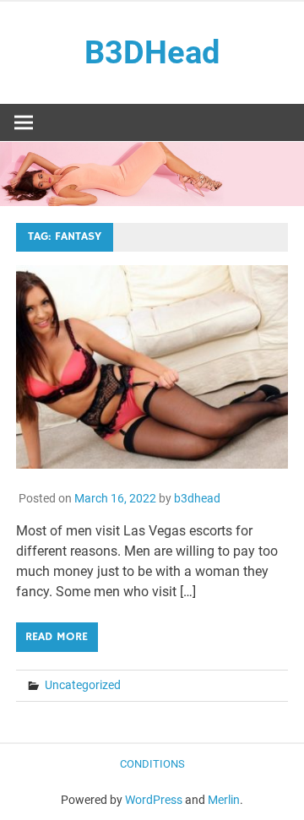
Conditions (152, 764)
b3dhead (197, 498)
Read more (56, 636)
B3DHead (152, 52)
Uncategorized (83, 685)
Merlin (224, 799)
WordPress (153, 799)
